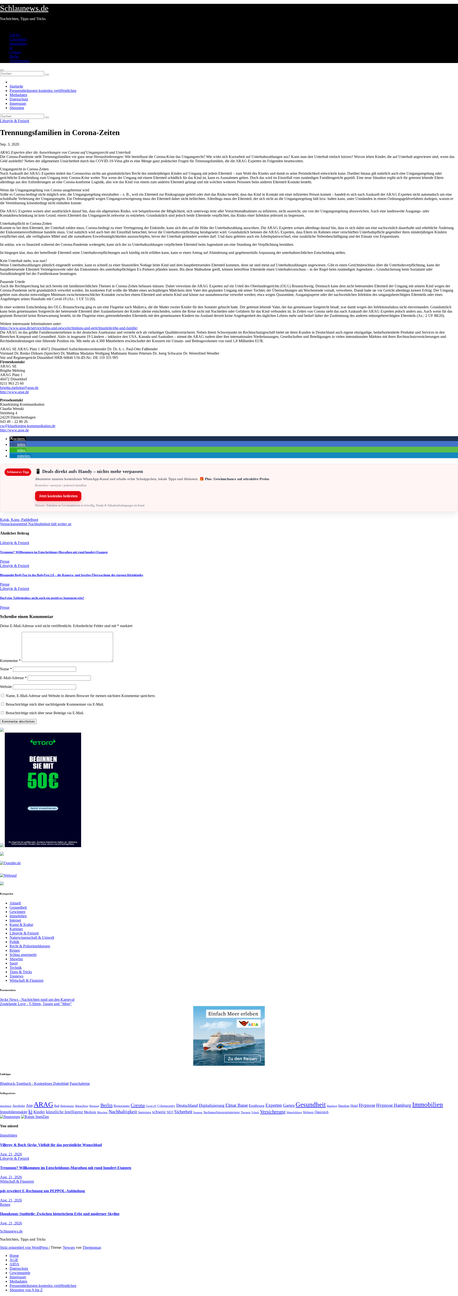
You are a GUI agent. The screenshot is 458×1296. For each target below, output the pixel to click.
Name (6, 669)
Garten (289, 1105)
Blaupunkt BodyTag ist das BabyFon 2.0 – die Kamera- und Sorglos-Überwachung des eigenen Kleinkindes (71, 575)
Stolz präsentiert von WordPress (24, 1247)
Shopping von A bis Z (26, 1290)
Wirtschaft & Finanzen (26, 980)
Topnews (16, 976)
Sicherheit (183, 1111)
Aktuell (15, 903)
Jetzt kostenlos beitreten (58, 496)
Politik (14, 942)
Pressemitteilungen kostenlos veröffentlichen (43, 91)
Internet (15, 920)
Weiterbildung (294, 1112)
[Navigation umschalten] (2, 70)
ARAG (15, 35)
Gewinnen (17, 912)
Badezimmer (67, 1105)
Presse (5, 561)
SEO (170, 1112)
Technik (16, 967)
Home (14, 1256)
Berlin (14, 56)
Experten (273, 1105)
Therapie (245, 1112)
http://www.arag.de (14, 392)
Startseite (16, 86)
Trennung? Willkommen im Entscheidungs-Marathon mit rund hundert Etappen (54, 552)
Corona (15, 52)
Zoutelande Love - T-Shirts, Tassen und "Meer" (36, 1004)
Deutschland (187, 1105)
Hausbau (343, 1105)
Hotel (354, 1105)
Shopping (17, 108)
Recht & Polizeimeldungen (30, 946)
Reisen (15, 950)
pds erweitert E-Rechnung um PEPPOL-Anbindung (42, 1191)
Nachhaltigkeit (123, 1111)
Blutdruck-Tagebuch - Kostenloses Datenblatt (34, 1083)
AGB (14, 1260)
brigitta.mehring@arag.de (19, 388)
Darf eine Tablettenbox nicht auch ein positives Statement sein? (42, 598)
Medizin (90, 1112)
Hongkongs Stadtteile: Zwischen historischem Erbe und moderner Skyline (60, 1214)
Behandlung (81, 1106)
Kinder (39, 1112)
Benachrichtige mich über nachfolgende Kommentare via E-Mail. (55, 704)
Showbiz (16, 959)
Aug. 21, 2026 (11, 1154)
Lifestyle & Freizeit (14, 121)
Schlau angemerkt (23, 955)
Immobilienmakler (13, 1112)
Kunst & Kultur (21, 925)
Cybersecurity (166, 1105)
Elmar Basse (236, 1105)
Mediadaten (18, 95)
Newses (69, 1247)
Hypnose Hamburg (393, 1105)
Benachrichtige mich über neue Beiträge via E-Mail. (45, 713)
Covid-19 (151, 1105)
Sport (14, 963)
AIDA (14, 1264)
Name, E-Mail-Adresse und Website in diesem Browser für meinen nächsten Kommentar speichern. (81, 696)
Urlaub (255, 1112)
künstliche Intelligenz (64, 1112)
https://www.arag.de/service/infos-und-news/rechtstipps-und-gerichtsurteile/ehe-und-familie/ (69, 328)
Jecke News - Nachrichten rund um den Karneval (37, 999)
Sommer (198, 1112)
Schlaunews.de (24, 8)
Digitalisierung (211, 1105)
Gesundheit (18, 39)
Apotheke (18, 1105)
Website (6, 687)
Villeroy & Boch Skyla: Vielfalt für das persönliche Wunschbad (51, 1145)
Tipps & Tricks (21, 972)
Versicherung (19, 61)
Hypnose (367, 1105)
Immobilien (18, 44)
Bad (56, 1105)
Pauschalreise (80, 1083)
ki (11, 48)
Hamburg (332, 1106)
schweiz (159, 1112)
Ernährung (257, 1105)
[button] (18, 439)
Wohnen (308, 1112)
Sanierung (144, 1112)
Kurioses (16, 929)
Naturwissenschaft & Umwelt (32, 937)
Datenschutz (19, 99)
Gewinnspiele (20, 1273)
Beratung (94, 1105)
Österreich (321, 1112)
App (29, 1105)
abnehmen (5, 1105)
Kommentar (10, 661)
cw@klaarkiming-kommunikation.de (27, 426)
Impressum (18, 103)
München (102, 1112)
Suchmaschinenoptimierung (221, 1112)
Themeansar (92, 1247)
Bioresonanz (122, 1105)
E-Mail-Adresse (13, 678)
